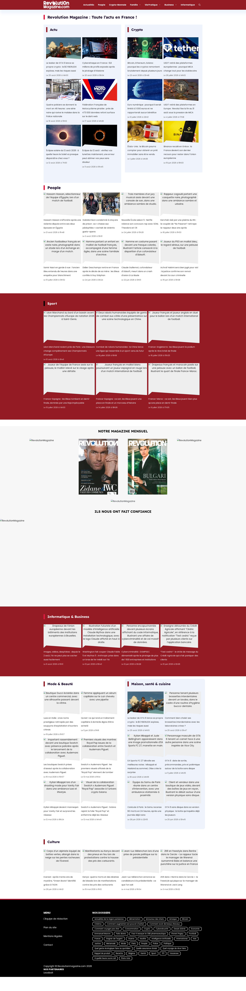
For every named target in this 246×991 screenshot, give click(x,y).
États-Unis (125, 958)
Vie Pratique (151, 4)
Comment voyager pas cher (107, 929)
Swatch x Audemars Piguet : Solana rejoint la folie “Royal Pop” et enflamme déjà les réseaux (98, 811)
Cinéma (98, 924)
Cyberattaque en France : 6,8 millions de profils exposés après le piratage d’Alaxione (98, 66)
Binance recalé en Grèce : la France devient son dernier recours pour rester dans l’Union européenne (180, 152)
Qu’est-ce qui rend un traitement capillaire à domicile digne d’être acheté (97, 722)
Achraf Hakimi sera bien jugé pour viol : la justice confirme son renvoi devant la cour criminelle (179, 271)
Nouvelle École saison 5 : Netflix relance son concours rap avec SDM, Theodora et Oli (139, 224)
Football (192, 934)
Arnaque (173, 919)
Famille (134, 4)
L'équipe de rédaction (56, 918)
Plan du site (50, 927)
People (101, 4)
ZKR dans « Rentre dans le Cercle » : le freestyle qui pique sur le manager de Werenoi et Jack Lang (179, 880)
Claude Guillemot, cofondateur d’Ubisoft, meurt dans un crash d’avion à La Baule (136, 271)
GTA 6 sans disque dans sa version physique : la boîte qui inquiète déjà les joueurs (182, 811)
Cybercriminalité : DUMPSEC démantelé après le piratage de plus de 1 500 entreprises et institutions (139, 655)
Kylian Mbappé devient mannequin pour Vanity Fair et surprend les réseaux (61, 811)
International (181, 938)
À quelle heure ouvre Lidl (105, 958)
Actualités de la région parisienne (109, 919)
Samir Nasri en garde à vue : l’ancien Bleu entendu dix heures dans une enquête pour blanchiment (62, 271)
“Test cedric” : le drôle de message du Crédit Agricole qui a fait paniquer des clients (179, 655)
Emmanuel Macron (102, 934)
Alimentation (134, 919)
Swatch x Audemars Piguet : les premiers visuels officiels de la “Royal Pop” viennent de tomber (97, 768)
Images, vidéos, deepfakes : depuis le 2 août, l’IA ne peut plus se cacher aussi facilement (62, 655)
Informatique (188, 4)
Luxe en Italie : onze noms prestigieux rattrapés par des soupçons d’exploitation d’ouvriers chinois (61, 724)
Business (169, 4)
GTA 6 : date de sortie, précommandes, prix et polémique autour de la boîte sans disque (182, 764)
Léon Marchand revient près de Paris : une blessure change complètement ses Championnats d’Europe (69, 351)
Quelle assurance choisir (146, 948)
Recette (119, 953)
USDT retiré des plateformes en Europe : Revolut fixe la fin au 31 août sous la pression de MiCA (180, 108)
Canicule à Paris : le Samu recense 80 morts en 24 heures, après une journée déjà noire (144, 811)
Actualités (88, 4)
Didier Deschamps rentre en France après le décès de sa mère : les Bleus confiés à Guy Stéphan (101, 271)
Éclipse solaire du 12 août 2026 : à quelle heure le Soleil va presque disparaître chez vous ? (62, 154)
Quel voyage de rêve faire (174, 948)
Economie (195, 929)
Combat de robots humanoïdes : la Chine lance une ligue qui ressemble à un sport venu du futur (120, 349)
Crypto (147, 929)
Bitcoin (185, 919)
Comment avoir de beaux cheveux (165, 924)
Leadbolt (48, 972)
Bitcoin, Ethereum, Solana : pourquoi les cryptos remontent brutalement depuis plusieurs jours (144, 66)
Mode (123, 943)
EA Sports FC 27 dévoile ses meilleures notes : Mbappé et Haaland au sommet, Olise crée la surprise (144, 766)
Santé (143, 953)
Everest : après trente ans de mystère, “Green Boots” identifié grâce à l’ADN (60, 880)
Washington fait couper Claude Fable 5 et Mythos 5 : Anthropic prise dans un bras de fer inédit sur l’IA (101, 655)
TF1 (163, 953)
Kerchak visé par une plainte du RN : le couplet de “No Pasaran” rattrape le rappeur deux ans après (178, 224)
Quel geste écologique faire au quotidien (112, 948)
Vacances (174, 953)
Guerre (131, 938)
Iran (194, 938)
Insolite (143, 938)
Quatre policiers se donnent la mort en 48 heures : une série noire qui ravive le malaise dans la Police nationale (63, 110)
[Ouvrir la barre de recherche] (199, 5)
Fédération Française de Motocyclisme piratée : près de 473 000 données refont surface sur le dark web (98, 110)
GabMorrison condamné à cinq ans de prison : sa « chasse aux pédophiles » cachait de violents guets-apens (100, 226)
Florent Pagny (177, 934)
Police (155, 943)
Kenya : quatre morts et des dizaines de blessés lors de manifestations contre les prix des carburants (101, 880)
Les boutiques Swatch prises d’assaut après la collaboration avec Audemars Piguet (59, 768)
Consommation (131, 929)
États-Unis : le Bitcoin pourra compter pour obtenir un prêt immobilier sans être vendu (142, 150)
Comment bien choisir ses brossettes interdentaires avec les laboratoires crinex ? (182, 722)
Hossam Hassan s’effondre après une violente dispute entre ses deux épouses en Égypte (62, 224)
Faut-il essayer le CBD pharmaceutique (149, 934)
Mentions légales (53, 936)
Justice (98, 943)
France (97, 938)
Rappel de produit (102, 953)
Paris (134, 943)
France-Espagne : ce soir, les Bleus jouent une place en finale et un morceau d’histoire (119, 401)
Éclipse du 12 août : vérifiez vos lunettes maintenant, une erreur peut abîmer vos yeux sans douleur (98, 156)
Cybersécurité (162, 929)
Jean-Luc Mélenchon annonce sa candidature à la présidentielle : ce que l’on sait (138, 880)
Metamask (110, 943)
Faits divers (121, 934)
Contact (48, 944)
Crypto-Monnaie (117, 4)
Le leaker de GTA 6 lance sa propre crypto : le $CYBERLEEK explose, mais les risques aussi (61, 66)
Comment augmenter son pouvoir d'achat (125, 924)
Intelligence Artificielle (161, 938)
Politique (167, 943)
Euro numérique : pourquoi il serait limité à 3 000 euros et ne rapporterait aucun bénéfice (144, 108)
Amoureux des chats (155, 919)
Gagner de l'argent (114, 938)
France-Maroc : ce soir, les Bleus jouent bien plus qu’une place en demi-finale (172, 401)
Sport (153, 953)
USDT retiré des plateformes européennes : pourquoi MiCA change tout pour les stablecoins (180, 66)
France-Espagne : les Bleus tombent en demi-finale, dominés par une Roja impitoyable (67, 401)
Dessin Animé (179, 929)
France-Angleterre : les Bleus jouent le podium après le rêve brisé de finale (171, 349)
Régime (132, 953)
